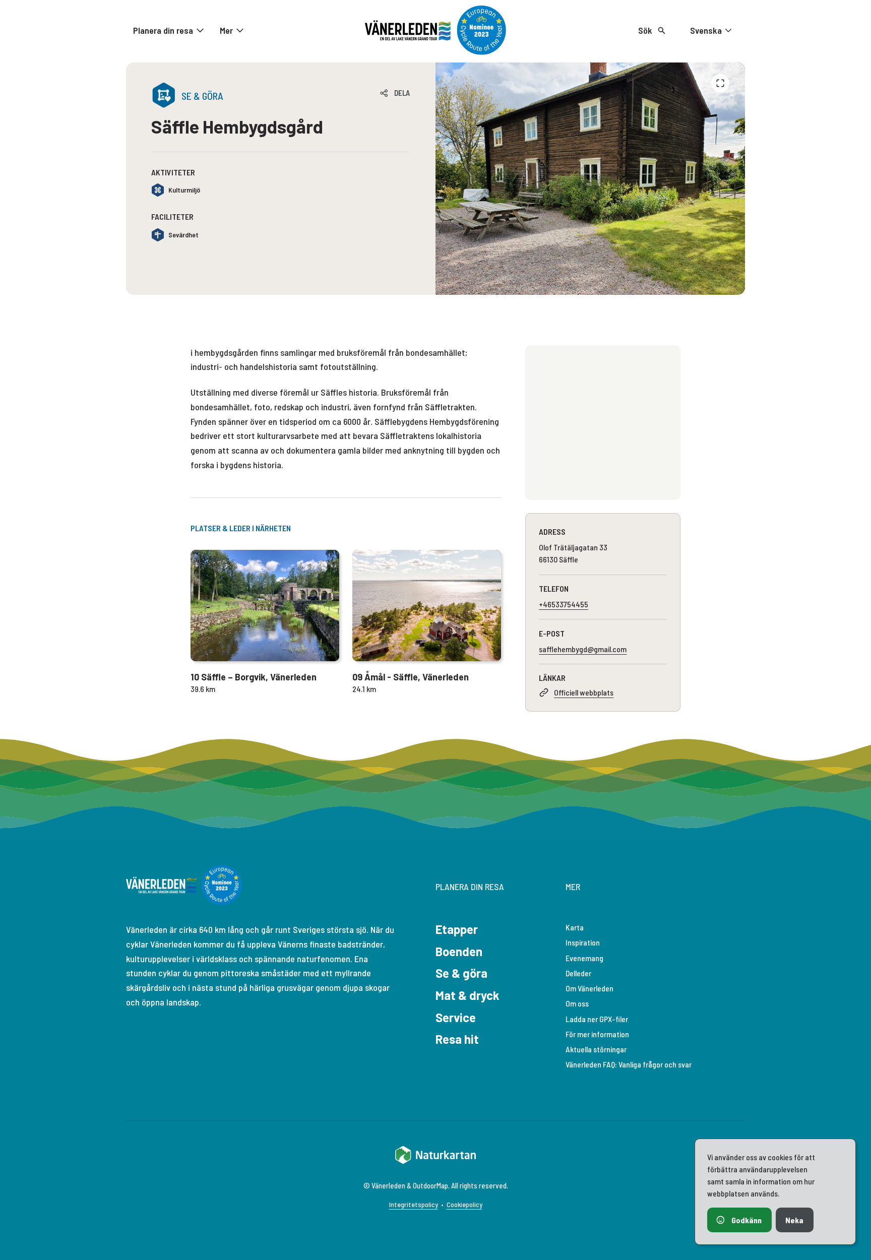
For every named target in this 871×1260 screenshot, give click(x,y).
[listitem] (590, 178)
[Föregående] (720, 83)
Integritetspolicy (413, 1204)
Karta (575, 927)
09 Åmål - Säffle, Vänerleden (410, 676)
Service (456, 1017)
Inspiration (583, 942)
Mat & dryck (468, 995)
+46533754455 (563, 604)
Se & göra (461, 973)
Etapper (457, 929)
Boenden (459, 951)
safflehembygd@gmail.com (583, 649)
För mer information (597, 1034)
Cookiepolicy (464, 1204)
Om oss (577, 1003)
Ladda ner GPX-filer (597, 1019)
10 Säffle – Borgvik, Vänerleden (254, 676)
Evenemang (584, 958)
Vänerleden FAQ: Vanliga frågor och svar (629, 1064)
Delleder (578, 973)
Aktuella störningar (596, 1049)
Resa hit (457, 1039)
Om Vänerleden (589, 988)
